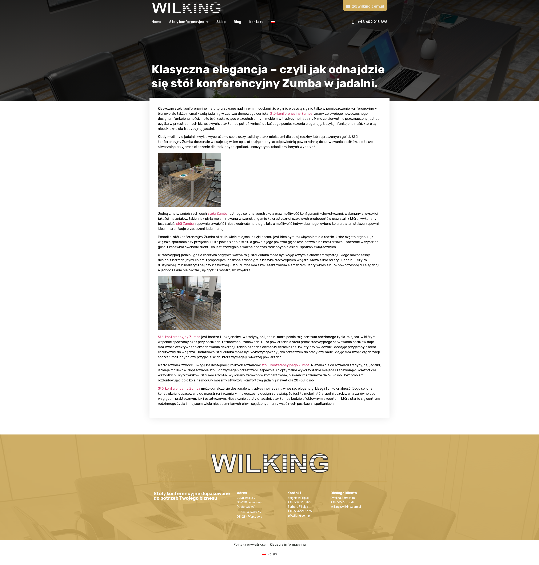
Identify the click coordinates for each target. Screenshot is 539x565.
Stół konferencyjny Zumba (291, 114)
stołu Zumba (218, 214)
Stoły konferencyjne (186, 22)
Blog (237, 22)
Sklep (221, 22)
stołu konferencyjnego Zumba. (285, 365)
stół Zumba (185, 224)
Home (156, 22)
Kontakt (256, 22)
